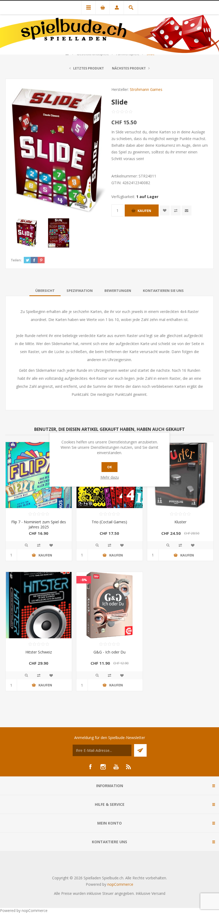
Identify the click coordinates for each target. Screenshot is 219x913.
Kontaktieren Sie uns (163, 290)
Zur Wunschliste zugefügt (165, 210)
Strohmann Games (146, 89)
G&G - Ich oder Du (109, 652)
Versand (158, 893)
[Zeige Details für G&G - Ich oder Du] (109, 605)
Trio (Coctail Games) (109, 521)
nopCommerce (120, 884)
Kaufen (144, 210)
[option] (27, 232)
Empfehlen (186, 210)
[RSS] (128, 767)
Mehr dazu (109, 477)
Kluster (180, 521)
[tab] (45, 290)
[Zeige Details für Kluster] (180, 475)
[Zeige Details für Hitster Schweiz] (39, 605)
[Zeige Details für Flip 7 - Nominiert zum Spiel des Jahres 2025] (39, 475)
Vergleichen (176, 210)
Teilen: (16, 260)
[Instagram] (103, 767)
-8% (83, 579)
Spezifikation (80, 290)
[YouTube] (116, 767)
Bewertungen (117, 290)
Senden (140, 750)
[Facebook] (90, 767)
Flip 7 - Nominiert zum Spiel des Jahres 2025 (38, 524)
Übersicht (45, 290)
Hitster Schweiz (38, 652)
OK (109, 467)
